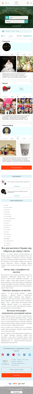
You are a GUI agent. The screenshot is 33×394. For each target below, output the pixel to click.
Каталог (8, 31)
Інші (13, 31)
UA (6, 3)
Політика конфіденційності (18, 363)
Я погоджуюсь (16, 392)
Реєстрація (17, 375)
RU (8, 3)
